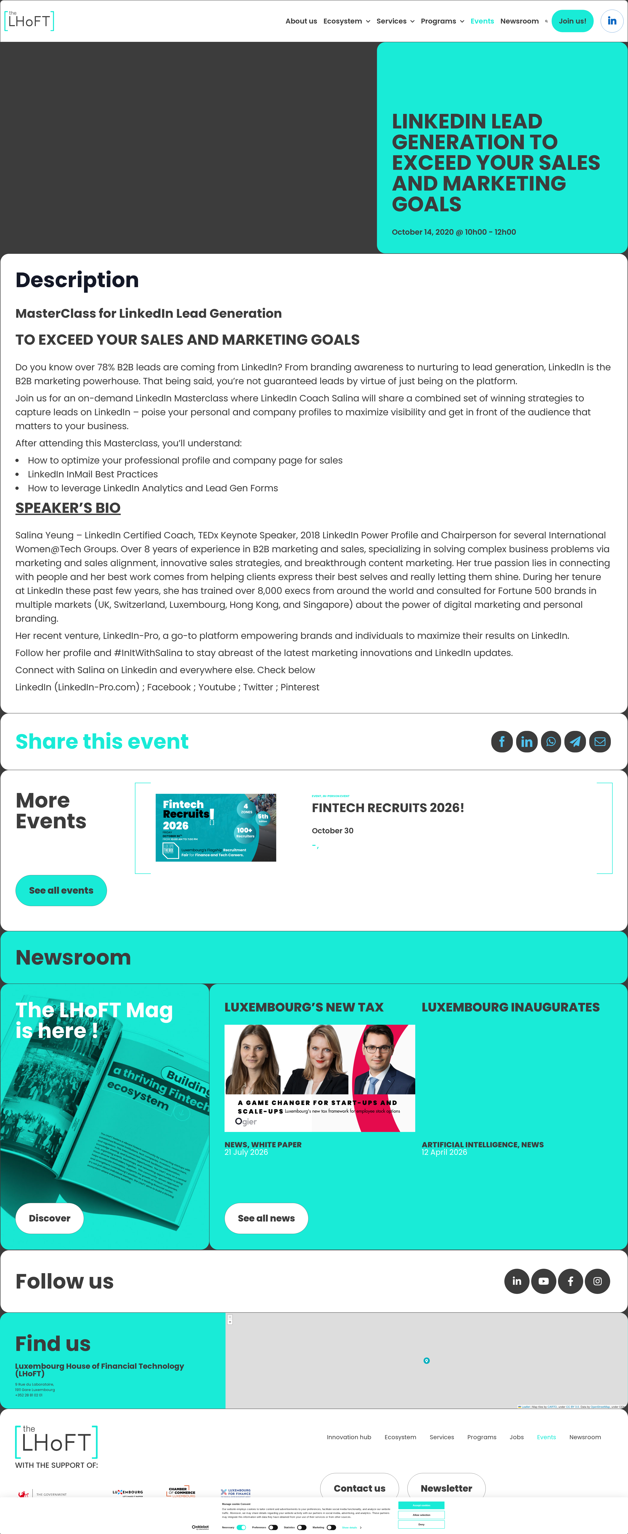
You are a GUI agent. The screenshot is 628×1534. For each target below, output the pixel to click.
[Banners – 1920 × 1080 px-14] (320, 1026)
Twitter (258, 687)
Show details (349, 1527)
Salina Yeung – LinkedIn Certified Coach (104, 535)
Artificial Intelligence (469, 1144)
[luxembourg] (127, 1484)
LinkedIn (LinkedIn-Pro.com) (77, 687)
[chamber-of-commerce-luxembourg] (181, 1484)
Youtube (217, 687)
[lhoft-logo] (29, 12)
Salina (345, 398)
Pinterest (300, 687)
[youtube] (543, 1281)
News (236, 1144)
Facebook (169, 687)
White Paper (276, 1144)
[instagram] (597, 1281)
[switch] (273, 1527)
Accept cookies (421, 1505)
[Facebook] (502, 741)
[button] (546, 21)
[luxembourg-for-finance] (235, 1484)
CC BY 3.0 (572, 1407)
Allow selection (421, 1515)
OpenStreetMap (600, 1407)
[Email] (600, 741)
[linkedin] (517, 1281)
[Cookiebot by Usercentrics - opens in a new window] (200, 1527)
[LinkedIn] (527, 741)
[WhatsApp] (551, 741)
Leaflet (525, 1407)
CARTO (552, 1407)
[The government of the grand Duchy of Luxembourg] (59, 1490)
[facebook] (570, 1281)
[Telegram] (575, 741)
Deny (421, 1524)
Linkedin (139, 670)
